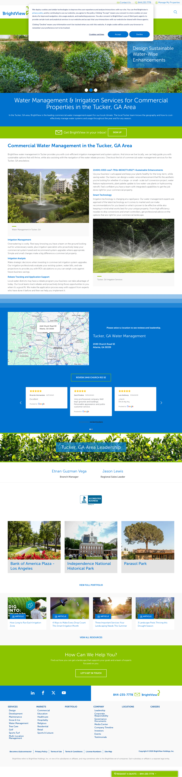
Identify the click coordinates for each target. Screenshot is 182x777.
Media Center (101, 724)
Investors (99, 730)
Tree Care (13, 726)
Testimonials (100, 737)
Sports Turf (14, 733)
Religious (41, 723)
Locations (128, 706)
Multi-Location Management (16, 737)
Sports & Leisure (45, 733)
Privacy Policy (41, 751)
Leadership (99, 710)
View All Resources (91, 637)
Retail (40, 729)
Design (12, 710)
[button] (48, 336)
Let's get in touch (91, 673)
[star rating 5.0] (46, 391)
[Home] (16, 11)
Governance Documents (100, 720)
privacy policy (37, 13)
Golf (11, 729)
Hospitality (42, 720)
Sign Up (117, 132)
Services (13, 706)
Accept (118, 34)
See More (34, 540)
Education (42, 713)
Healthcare (42, 717)
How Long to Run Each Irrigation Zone (25, 624)
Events (97, 734)
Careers (155, 706)
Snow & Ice (14, 720)
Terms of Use (56, 751)
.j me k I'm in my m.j (124, 400)
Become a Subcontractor (21, 751)
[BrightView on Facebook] (43, 693)
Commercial (43, 710)
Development (16, 713)
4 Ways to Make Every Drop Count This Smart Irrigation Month (69, 624)
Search (175, 12)
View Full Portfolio (91, 585)
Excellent (34, 399)
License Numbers (93, 751)
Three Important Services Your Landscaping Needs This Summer (111, 624)
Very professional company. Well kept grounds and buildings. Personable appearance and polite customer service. (90, 403)
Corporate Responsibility (101, 714)
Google (85, 364)
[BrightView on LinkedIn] (33, 693)
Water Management (18, 723)
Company (98, 706)
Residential (42, 726)
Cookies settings (96, 34)
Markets (41, 706)
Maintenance (15, 717)
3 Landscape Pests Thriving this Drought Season (152, 624)
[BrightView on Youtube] (64, 693)
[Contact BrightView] (137, 694)
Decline (139, 34)
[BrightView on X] (53, 693)
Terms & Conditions (73, 751)
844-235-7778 (123, 695)
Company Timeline (103, 727)
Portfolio (71, 706)
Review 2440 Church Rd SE (91, 377)
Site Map (108, 751)
